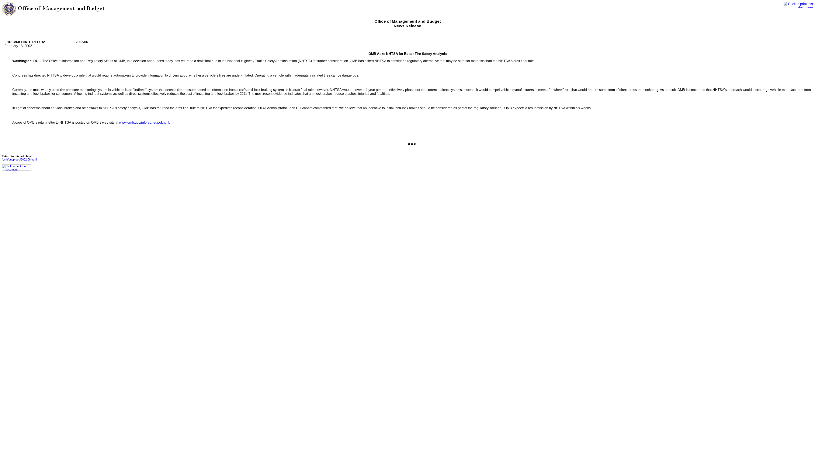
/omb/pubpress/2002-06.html (19, 159)
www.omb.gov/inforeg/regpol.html (144, 122)
